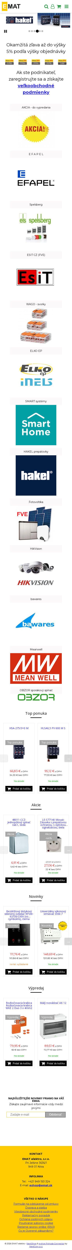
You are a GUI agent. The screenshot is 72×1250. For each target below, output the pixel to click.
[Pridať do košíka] (18, 788)
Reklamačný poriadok (36, 1215)
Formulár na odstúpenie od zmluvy (36, 1203)
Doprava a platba (36, 1207)
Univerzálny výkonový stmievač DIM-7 (53, 913)
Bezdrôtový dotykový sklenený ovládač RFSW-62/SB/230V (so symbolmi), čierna (18, 915)
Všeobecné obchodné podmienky (36, 1211)
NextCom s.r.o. (36, 1246)
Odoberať (55, 1114)
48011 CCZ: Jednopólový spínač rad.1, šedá (18, 822)
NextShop (31, 1243)
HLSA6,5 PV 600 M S (53, 728)
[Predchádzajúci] (3, 758)
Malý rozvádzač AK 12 (53, 1003)
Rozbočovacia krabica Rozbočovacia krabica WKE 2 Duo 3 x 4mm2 (19, 1005)
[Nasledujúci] (68, 758)
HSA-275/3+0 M (18, 728)
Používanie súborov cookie (36, 1223)
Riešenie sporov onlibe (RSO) (36, 1227)
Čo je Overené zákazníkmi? (36, 1230)
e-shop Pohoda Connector (51, 1243)
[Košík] (58, 6)
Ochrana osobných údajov (36, 1219)
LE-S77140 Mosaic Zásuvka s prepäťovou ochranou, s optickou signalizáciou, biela (53, 823)
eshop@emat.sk (40, 1185)
